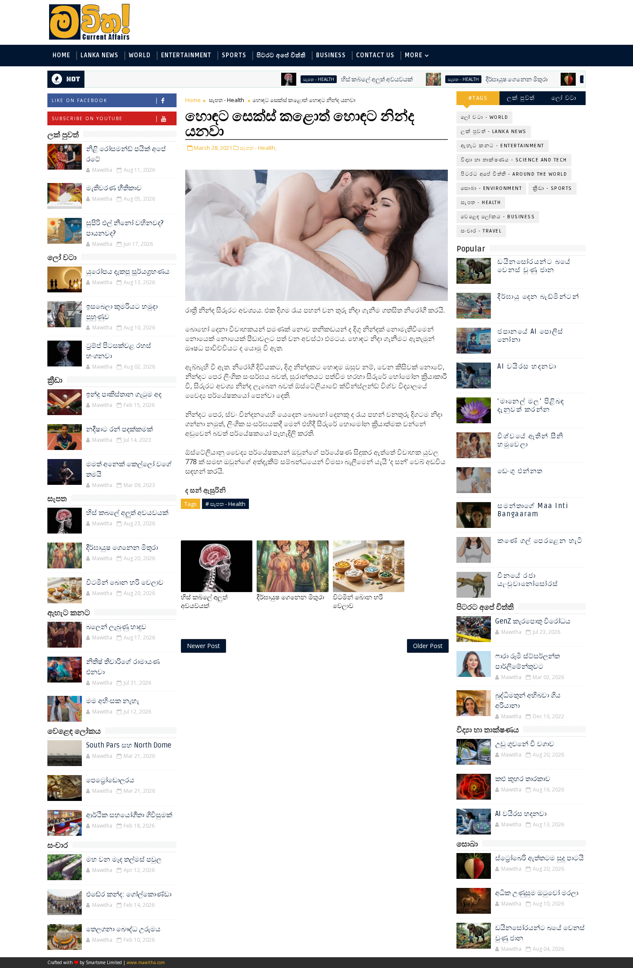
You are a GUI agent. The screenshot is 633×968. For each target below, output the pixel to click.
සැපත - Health (291, 79)
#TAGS (478, 98)
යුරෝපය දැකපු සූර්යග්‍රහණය (128, 271)
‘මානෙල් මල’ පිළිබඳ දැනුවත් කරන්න (531, 405)
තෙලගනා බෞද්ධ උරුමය (123, 929)
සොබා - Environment (579, 79)
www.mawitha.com (146, 962)
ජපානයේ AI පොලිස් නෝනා (530, 335)
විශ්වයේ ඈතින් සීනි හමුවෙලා (530, 440)
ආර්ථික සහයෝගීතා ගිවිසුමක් (129, 815)
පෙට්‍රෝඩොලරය (110, 780)
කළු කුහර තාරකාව (522, 779)
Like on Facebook (79, 100)
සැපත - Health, (258, 148)
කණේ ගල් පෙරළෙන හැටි (540, 541)
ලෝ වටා (564, 98)
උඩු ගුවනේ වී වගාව (524, 744)
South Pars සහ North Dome (128, 745)
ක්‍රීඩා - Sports (552, 188)
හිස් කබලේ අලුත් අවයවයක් (349, 79)
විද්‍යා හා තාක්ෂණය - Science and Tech (514, 160)
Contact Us (375, 55)
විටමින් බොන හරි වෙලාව (125, 582)
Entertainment (186, 55)
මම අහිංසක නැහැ (112, 701)
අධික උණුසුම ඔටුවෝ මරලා (536, 893)
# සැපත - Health (225, 504)
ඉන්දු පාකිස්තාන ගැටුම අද (123, 394)
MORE (413, 55)
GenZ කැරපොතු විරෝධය (533, 621)
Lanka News (99, 55)
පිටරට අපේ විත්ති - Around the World (514, 174)
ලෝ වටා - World (484, 117)
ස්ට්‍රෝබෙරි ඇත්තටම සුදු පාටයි (539, 858)
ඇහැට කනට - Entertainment (502, 146)
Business (331, 55)
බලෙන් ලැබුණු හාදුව (116, 627)
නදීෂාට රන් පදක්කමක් (119, 429)
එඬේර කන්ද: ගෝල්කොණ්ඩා (128, 894)
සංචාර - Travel (481, 231)
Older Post (428, 646)
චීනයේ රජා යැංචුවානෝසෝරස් (528, 579)
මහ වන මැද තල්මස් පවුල (123, 859)
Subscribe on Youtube (87, 118)
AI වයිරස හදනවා (526, 366)
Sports (234, 55)
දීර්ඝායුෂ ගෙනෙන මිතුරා (489, 79)
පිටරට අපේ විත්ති (281, 55)
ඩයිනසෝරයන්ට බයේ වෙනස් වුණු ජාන (534, 266)
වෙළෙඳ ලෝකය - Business (498, 217)
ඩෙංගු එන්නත (520, 471)
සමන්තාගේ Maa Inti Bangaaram (532, 510)
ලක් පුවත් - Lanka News (494, 131)
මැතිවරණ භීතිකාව (114, 188)
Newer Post (203, 646)
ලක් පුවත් (521, 98)
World (140, 55)
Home (61, 55)
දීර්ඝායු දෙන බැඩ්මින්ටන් (538, 296)
